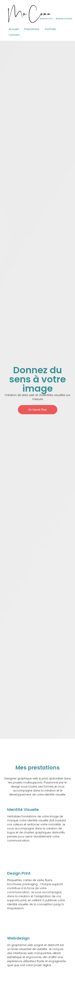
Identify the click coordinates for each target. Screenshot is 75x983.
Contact (14, 35)
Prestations (31, 29)
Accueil (13, 29)
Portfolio (50, 29)
